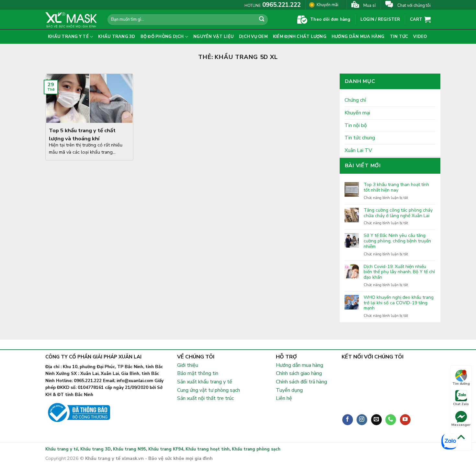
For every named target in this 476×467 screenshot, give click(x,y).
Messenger (460, 425)
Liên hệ (284, 398)
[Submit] (261, 19)
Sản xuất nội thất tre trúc (205, 398)
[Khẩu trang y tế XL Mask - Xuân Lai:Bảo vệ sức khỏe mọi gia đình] (71, 19)
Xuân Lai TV (358, 150)
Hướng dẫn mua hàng (358, 37)
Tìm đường (461, 383)
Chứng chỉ (355, 100)
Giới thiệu (187, 365)
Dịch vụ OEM (253, 37)
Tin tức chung (360, 137)
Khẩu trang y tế (68, 37)
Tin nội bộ (356, 125)
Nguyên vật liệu (213, 37)
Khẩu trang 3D (116, 37)
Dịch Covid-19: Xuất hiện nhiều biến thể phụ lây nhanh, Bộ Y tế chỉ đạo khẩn (399, 272)
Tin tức (399, 37)
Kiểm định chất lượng (299, 37)
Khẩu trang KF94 (165, 449)
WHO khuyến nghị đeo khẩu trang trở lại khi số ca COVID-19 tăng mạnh (399, 303)
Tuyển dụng (289, 390)
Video (420, 37)
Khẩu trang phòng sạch (256, 449)
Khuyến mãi (327, 4)
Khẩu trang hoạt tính (208, 449)
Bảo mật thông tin (197, 373)
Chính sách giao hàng (299, 373)
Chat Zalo (461, 404)
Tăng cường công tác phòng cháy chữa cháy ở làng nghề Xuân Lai (398, 213)
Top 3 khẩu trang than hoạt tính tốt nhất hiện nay (396, 187)
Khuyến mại (357, 112)
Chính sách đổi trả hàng (301, 381)
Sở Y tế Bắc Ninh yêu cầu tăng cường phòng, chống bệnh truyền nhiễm (397, 241)
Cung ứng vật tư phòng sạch (208, 390)
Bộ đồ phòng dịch (162, 37)
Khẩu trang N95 (129, 449)
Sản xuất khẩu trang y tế (204, 381)
